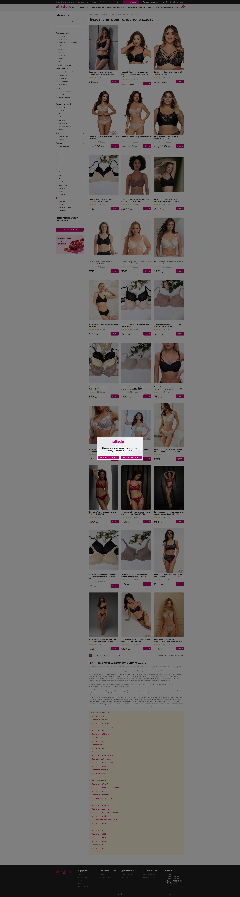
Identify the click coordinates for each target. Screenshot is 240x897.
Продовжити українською (108, 457)
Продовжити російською (131, 457)
